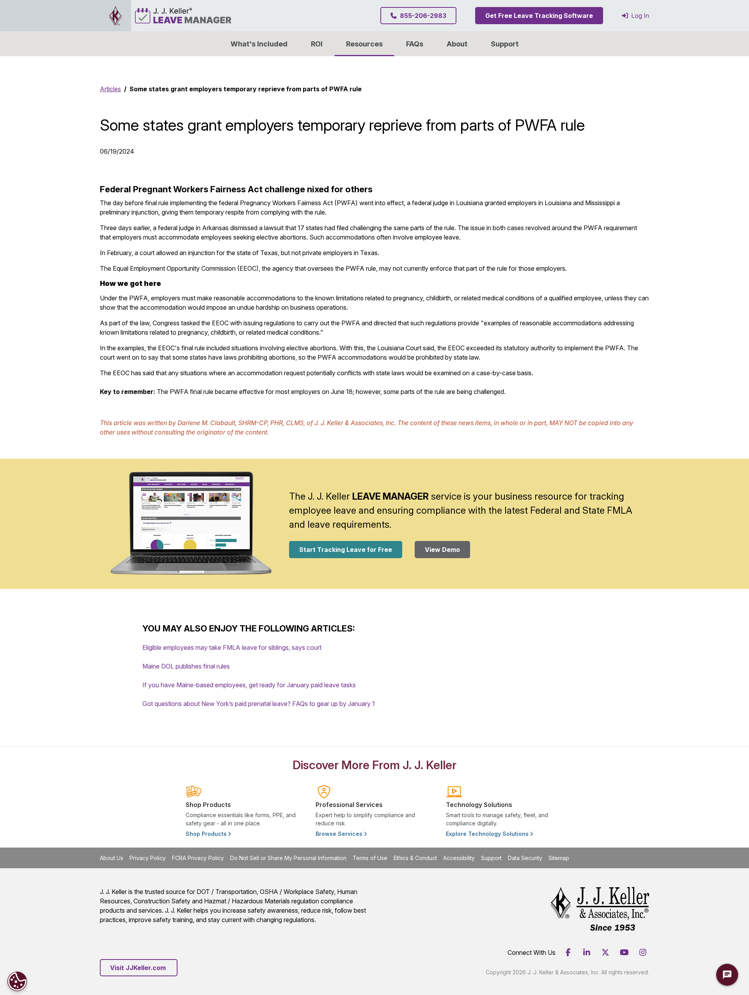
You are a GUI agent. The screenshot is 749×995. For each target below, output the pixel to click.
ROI (317, 44)
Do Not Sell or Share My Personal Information (288, 858)
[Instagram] (643, 952)
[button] (457, 43)
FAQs (414, 44)
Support (504, 44)
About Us (111, 858)
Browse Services (340, 833)
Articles (110, 89)
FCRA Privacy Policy (198, 858)
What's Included (259, 44)
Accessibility (459, 858)
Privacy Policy (148, 858)
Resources (364, 44)
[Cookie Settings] (17, 981)
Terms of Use (370, 858)
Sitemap (558, 858)
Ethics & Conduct (415, 858)
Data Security (525, 858)
